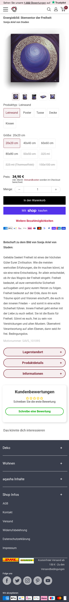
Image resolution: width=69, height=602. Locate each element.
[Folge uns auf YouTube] (48, 580)
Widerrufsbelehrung (15, 530)
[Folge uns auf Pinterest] (37, 580)
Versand (8, 521)
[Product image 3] (34, 96)
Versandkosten (31, 180)
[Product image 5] (52, 96)
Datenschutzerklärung (16, 539)
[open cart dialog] (63, 9)
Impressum (10, 548)
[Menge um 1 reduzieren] (19, 189)
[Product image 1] (15, 96)
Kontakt (7, 512)
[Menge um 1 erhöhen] (55, 189)
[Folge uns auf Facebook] (7, 580)
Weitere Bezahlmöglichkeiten (34, 221)
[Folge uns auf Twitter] (17, 580)
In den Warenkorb (34, 200)
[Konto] (56, 9)
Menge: (8, 189)
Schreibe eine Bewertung (35, 411)
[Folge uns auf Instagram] (27, 580)
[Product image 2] (24, 96)
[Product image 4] (43, 96)
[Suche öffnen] (49, 9)
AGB (5, 503)
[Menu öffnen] (7, 9)
